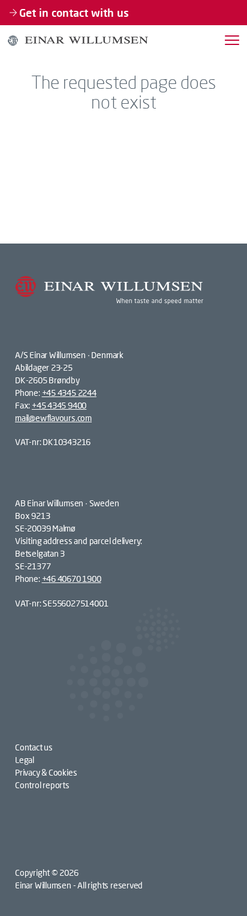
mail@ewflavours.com (53, 418)
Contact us (34, 747)
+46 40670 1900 (71, 578)
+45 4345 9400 (59, 405)
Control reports (42, 785)
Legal (24, 760)
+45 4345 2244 (69, 393)
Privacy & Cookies (46, 772)
